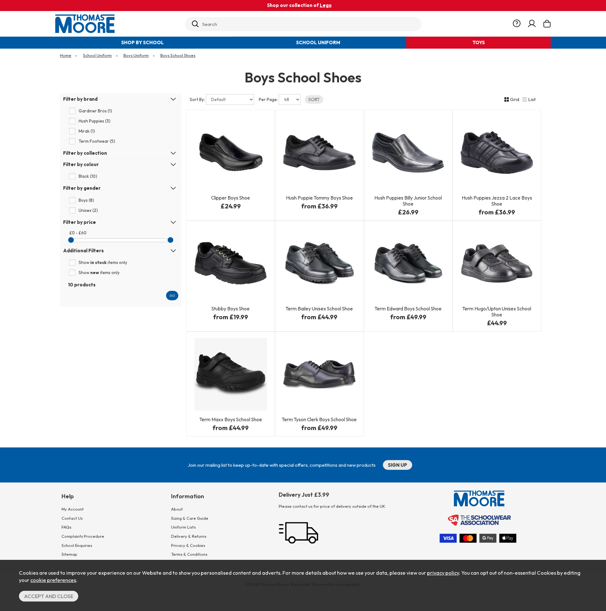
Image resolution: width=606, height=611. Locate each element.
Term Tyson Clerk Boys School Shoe (319, 419)
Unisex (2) (88, 210)
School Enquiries (77, 545)
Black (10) (88, 176)
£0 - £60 (77, 233)
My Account (73, 509)
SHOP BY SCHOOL (142, 42)
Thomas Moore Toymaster (117, 23)
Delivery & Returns (188, 536)
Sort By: (198, 99)
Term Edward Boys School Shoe (408, 309)
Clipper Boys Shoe (230, 198)
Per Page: (269, 99)
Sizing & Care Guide (189, 518)
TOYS (478, 42)
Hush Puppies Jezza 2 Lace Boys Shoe (497, 201)
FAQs (66, 527)
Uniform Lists (183, 527)
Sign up (397, 465)
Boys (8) (86, 200)
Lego (326, 5)
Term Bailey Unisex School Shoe (319, 309)
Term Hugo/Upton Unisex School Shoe (496, 312)
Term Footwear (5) (97, 141)
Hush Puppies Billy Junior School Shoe (408, 201)
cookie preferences (53, 580)
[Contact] (516, 23)
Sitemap (69, 554)
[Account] (532, 23)
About (177, 509)
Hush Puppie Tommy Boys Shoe (319, 198)
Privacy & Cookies (188, 545)
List (532, 99)
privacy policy (443, 572)
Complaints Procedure (83, 536)
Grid (514, 99)
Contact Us (72, 518)
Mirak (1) (87, 131)
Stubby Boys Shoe (230, 309)
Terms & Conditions (189, 554)
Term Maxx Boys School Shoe (230, 419)
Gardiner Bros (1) (95, 111)
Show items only (103, 263)
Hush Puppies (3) (94, 121)
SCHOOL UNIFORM (318, 42)
